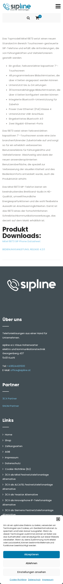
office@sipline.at (20, 370)
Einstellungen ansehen (31, 572)
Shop (8, 440)
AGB (7, 451)
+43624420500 (16, 366)
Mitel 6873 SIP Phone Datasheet (21, 241)
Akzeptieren (31, 554)
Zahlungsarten (13, 446)
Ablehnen (31, 563)
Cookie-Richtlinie (18, 579)
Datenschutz (34, 579)
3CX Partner (9, 398)
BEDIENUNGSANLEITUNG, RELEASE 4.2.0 (23, 249)
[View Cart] (37, 18)
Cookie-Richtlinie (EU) (18, 469)
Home (8, 434)
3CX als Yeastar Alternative (21, 494)
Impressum (47, 579)
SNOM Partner (10, 406)
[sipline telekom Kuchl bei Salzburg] (17, 6)
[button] (58, 519)
